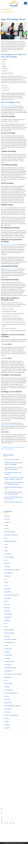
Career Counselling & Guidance (9, 781)
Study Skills (7, 712)
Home (3, 745)
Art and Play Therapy (10, 531)
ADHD (6, 525)
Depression (7, 566)
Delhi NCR (7, 563)
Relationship (8, 677)
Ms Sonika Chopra (6, 766)
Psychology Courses (9, 661)
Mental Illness (8, 617)
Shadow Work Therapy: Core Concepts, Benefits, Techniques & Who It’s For (14, 478)
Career (6, 544)
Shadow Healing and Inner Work (9, 805)
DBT (6, 560)
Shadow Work (8, 702)
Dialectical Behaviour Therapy (12, 569)
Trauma (7, 721)
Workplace (7, 727)
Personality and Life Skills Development (11, 793)
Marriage (7, 607)
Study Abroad (8, 708)
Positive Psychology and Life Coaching (11, 791)
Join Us (3, 800)
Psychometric (8, 664)
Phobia (6, 645)
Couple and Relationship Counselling (10, 784)
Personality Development (11, 639)
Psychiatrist (7, 651)
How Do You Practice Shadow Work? (13, 502)
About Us (4, 755)
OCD (6, 626)
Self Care (7, 696)
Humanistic (7, 588)
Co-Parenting (8, 553)
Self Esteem (7, 699)
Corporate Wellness (9, 557)
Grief (6, 585)
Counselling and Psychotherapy (9, 779)
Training (7, 718)
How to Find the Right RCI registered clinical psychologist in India (14, 493)
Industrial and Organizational (12, 595)
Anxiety (6, 528)
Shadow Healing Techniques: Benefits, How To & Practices (14, 498)
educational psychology (11, 269)
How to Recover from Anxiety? (12, 459)
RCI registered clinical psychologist (13, 674)
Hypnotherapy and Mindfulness (9, 786)
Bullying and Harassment (11, 541)
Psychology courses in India (7, 105)
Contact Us (4, 771)
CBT (6, 547)
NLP (6, 623)
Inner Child (7, 598)
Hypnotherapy (8, 591)
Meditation (7, 610)
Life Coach (7, 604)
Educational (7, 576)
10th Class (7, 515)
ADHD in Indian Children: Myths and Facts (14, 488)
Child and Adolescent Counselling (9, 789)
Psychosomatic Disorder (10, 667)
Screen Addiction (9, 689)
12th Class (7, 519)
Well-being (7, 724)
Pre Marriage (8, 648)
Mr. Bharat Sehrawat (6, 764)
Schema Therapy (9, 683)
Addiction (7, 522)
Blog (6, 538)
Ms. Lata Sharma (6, 769)
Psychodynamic (8, 655)
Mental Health (8, 614)
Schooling (7, 686)
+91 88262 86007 (7, 9)
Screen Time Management (11, 693)
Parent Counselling (9, 632)
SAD (6, 680)
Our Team (4, 798)
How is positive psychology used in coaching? (13, 473)
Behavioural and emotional (11, 534)
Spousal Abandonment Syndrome (12, 705)
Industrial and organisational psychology (9, 244)
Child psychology (5, 207)
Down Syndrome (9, 572)
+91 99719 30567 (6, 817)
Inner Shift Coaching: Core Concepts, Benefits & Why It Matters (14, 468)
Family (6, 582)
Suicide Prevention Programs (12, 715)
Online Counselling (9, 629)
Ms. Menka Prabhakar (7, 759)
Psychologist (8, 658)
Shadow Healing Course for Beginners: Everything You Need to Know (14, 483)
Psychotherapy (8, 670)
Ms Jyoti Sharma (5, 762)
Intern (6, 601)
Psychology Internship (7, 796)
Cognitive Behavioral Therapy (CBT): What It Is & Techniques (14, 463)
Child (6, 550)
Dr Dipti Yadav (5, 757)
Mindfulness (7, 620)
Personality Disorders (10, 642)
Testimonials (5, 748)
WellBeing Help (14, 424)
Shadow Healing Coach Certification (10, 803)
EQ (5, 579)
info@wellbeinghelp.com (8, 11)
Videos (3, 752)
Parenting (7, 636)
